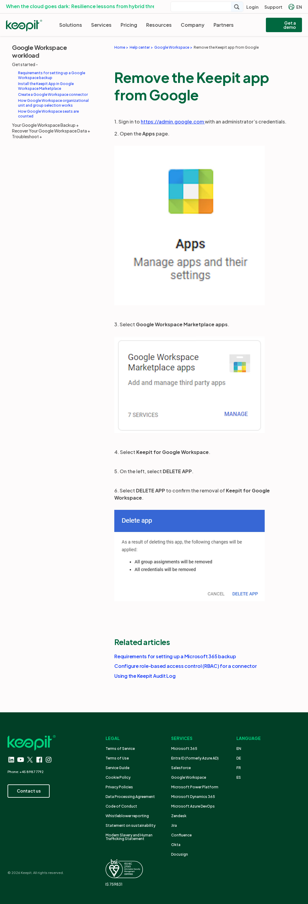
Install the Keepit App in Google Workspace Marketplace (46, 86)
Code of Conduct (121, 806)
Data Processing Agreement (130, 796)
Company (193, 25)
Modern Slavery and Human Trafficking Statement (129, 837)
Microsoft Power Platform (194, 787)
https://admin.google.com (173, 121)
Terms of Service (120, 748)
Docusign (179, 854)
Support (273, 7)
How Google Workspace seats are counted (48, 113)
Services (101, 25)
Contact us (29, 790)
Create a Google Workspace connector (53, 94)
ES (238, 777)
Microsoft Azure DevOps (193, 806)
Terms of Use (117, 758)
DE (238, 758)
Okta (175, 844)
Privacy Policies (119, 787)
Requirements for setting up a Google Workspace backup (51, 75)
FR (238, 768)
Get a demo (289, 25)
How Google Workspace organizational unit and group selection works (53, 103)
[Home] (24, 26)
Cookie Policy (118, 777)
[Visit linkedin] (11, 759)
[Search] (237, 7)
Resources (159, 25)
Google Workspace (188, 777)
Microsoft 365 (184, 748)
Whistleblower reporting (127, 816)
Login (252, 7)
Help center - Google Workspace (141, 109)
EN (299, 7)
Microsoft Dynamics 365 (193, 796)
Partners (224, 25)
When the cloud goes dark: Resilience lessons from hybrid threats (84, 6)
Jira (174, 825)
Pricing (129, 25)
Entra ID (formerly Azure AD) (195, 758)
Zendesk (178, 816)
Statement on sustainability (131, 825)
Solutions (70, 25)
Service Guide (117, 768)
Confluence (181, 835)
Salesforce (181, 768)
